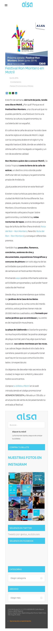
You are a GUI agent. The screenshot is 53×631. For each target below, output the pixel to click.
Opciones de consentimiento (20, 621)
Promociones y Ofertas (24, 86)
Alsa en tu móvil (19, 431)
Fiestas (12, 86)
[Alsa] (26, 416)
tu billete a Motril (21, 385)
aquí (18, 278)
